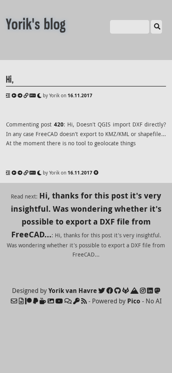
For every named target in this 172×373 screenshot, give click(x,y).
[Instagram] (143, 290)
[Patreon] (28, 301)
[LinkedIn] (150, 290)
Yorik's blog (36, 24)
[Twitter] (101, 290)
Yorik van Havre (72, 290)
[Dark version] (39, 95)
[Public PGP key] (76, 301)
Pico (133, 301)
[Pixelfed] (51, 301)
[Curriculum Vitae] (21, 301)
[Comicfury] (68, 301)
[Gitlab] (125, 290)
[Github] (117, 290)
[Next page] (20, 95)
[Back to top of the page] (96, 172)
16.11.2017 (80, 95)
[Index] (8, 95)
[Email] (14, 301)
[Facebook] (109, 290)
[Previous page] (14, 95)
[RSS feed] (84, 301)
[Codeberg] (134, 290)
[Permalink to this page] (26, 95)
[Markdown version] (33, 95)
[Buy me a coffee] (43, 301)
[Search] (156, 27)
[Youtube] (59, 301)
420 (59, 124)
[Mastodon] (157, 290)
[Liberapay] (35, 301)
